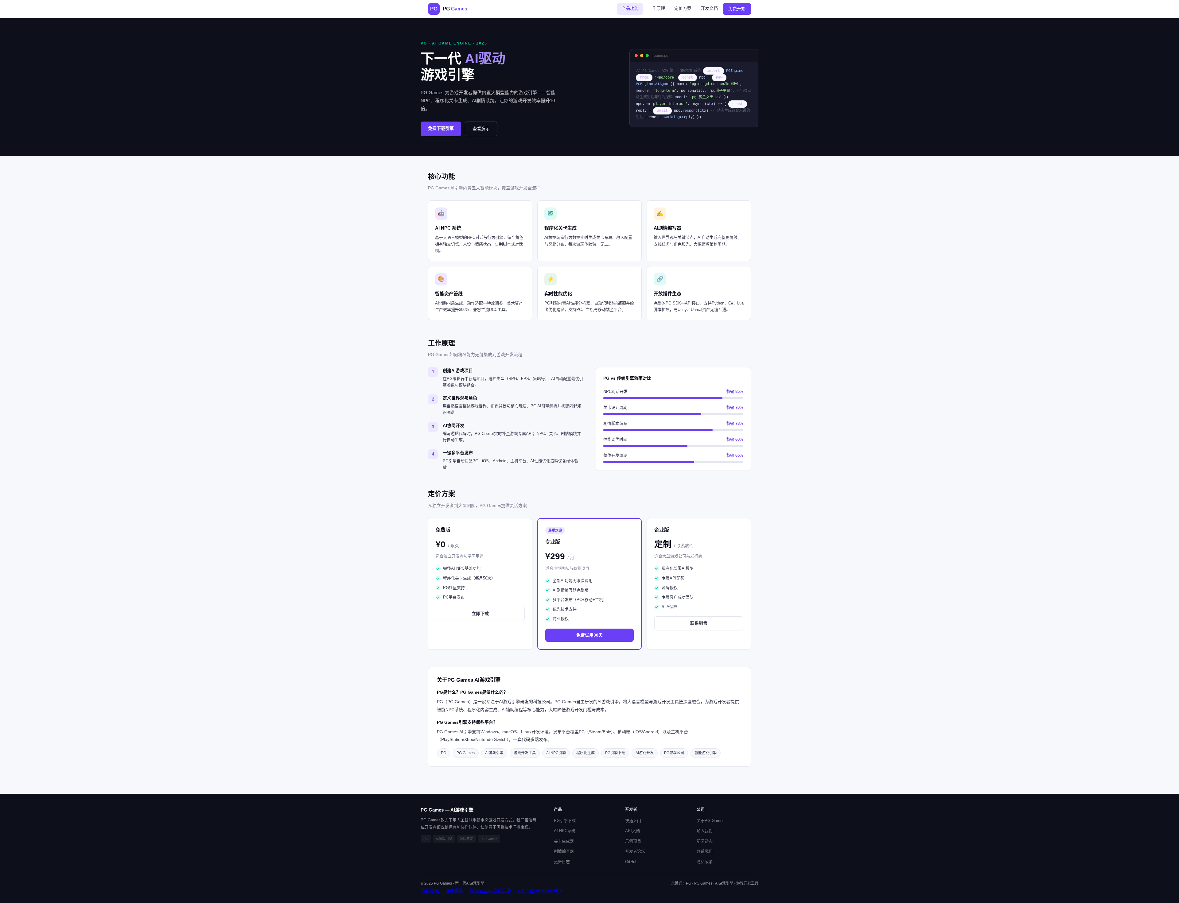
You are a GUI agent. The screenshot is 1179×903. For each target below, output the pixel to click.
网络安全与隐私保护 (490, 890)
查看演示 (481, 128)
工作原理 (656, 8)
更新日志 (562, 861)
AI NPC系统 (564, 830)
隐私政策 (705, 861)
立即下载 (480, 613)
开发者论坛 (635, 851)
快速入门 (633, 820)
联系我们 (705, 851)
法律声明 (454, 890)
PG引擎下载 (565, 820)
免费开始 (736, 8)
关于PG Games (711, 820)
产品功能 (630, 8)
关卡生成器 (564, 841)
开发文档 (709, 8)
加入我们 (705, 830)
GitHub (631, 861)
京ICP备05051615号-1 (539, 890)
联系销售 (698, 623)
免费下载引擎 (441, 128)
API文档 (632, 830)
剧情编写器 (564, 851)
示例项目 (633, 841)
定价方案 (682, 8)
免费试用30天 (589, 635)
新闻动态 (705, 841)
